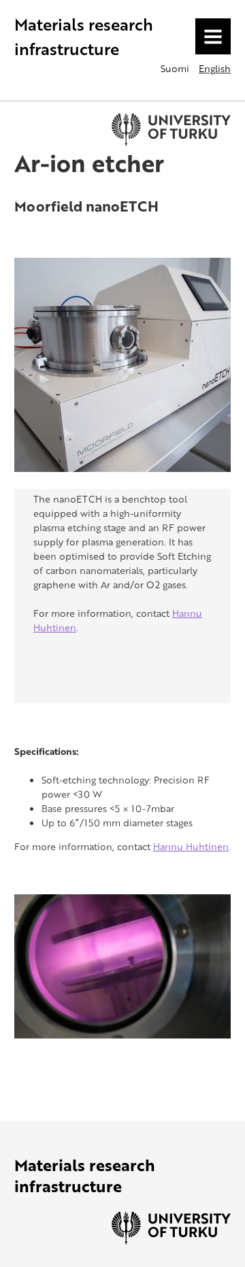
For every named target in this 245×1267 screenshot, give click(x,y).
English (215, 68)
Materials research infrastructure (83, 36)
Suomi (175, 68)
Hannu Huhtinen (191, 846)
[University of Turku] (171, 1241)
